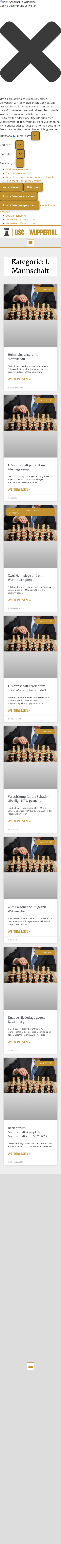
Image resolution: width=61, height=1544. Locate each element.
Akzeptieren (11, 187)
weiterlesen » (19, 379)
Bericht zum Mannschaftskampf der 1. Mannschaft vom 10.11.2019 (27, 1132)
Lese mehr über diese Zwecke (23, 181)
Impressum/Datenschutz (20, 219)
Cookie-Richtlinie (16, 215)
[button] (30, 52)
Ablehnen (33, 187)
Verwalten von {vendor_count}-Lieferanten (31, 177)
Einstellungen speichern (19, 205)
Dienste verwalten (16, 173)
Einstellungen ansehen (19, 196)
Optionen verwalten (17, 169)
